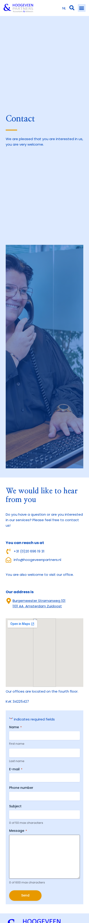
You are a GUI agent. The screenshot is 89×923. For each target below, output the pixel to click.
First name (16, 744)
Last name (16, 761)
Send (25, 895)
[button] (82, 8)
